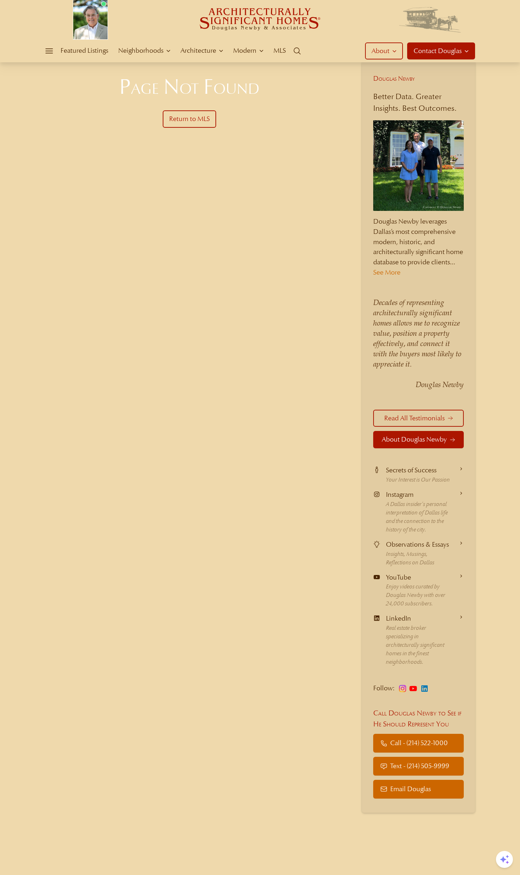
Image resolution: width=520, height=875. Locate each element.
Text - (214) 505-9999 (419, 766)
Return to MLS (189, 119)
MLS (279, 50)
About (380, 51)
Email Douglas (410, 789)
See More (386, 272)
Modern (244, 50)
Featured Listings (84, 50)
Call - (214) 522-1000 (419, 743)
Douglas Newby (394, 78)
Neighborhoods (140, 50)
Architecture (198, 50)
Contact (438, 51)
